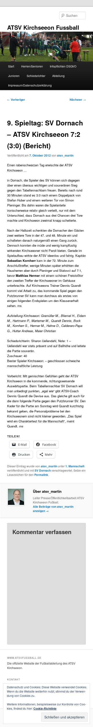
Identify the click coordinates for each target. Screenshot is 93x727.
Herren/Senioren (32, 66)
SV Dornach (43, 470)
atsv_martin (65, 155)
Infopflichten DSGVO (63, 66)
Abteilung (58, 76)
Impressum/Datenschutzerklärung (30, 85)
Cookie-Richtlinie (45, 708)
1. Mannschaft (74, 466)
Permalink (41, 475)
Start (11, 66)
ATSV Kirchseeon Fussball (43, 27)
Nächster (78, 99)
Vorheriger (16, 99)
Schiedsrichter (36, 76)
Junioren (14, 76)
